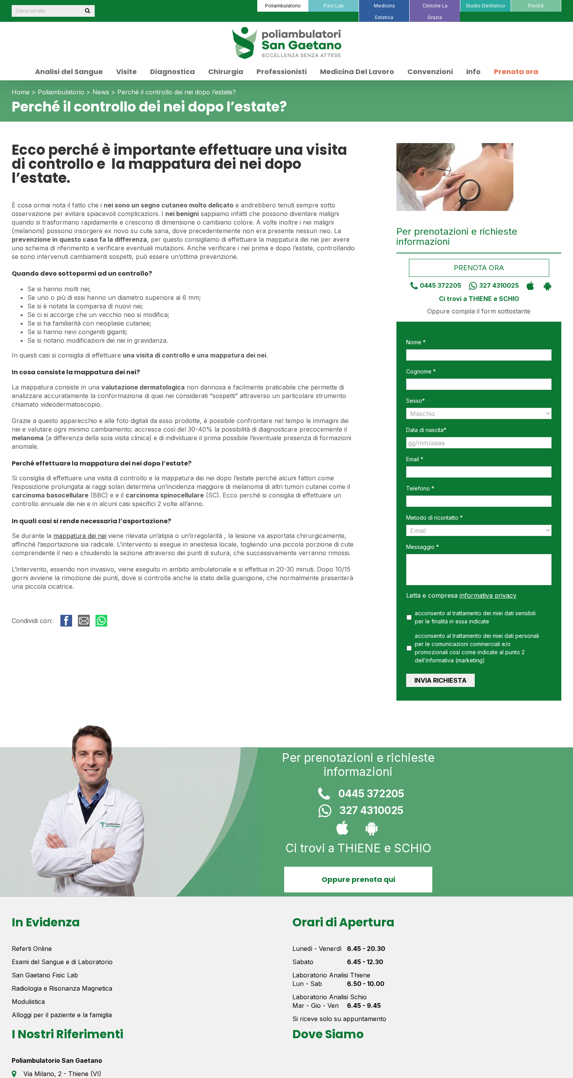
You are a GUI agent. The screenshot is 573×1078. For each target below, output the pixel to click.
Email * (414, 459)
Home (21, 92)
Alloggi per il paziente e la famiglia (62, 1015)
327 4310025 (499, 285)
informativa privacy (488, 595)
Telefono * (420, 488)
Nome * (416, 342)
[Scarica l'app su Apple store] (528, 285)
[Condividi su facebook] (66, 620)
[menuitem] (282, 6)
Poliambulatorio (61, 92)
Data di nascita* (426, 430)
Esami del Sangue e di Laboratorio (62, 962)
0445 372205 (440, 285)
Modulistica (28, 1001)
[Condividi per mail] (83, 620)
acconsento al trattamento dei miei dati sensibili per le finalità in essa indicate (475, 617)
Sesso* (415, 400)
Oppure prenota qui (358, 879)
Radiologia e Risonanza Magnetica (62, 988)
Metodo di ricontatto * (434, 517)
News (100, 92)
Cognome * (421, 371)
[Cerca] (87, 11)
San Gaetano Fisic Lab (45, 975)
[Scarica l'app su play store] (545, 285)
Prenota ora (479, 268)
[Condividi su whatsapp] (101, 620)
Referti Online (32, 948)
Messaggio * (422, 546)
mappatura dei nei (79, 536)
